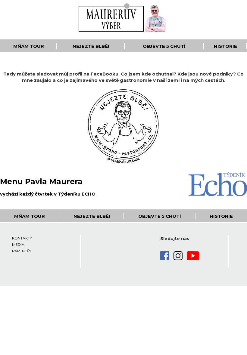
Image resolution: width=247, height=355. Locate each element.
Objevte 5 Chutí (164, 46)
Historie (225, 46)
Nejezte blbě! (91, 46)
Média (18, 244)
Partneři (21, 250)
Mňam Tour (28, 46)
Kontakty (22, 238)
